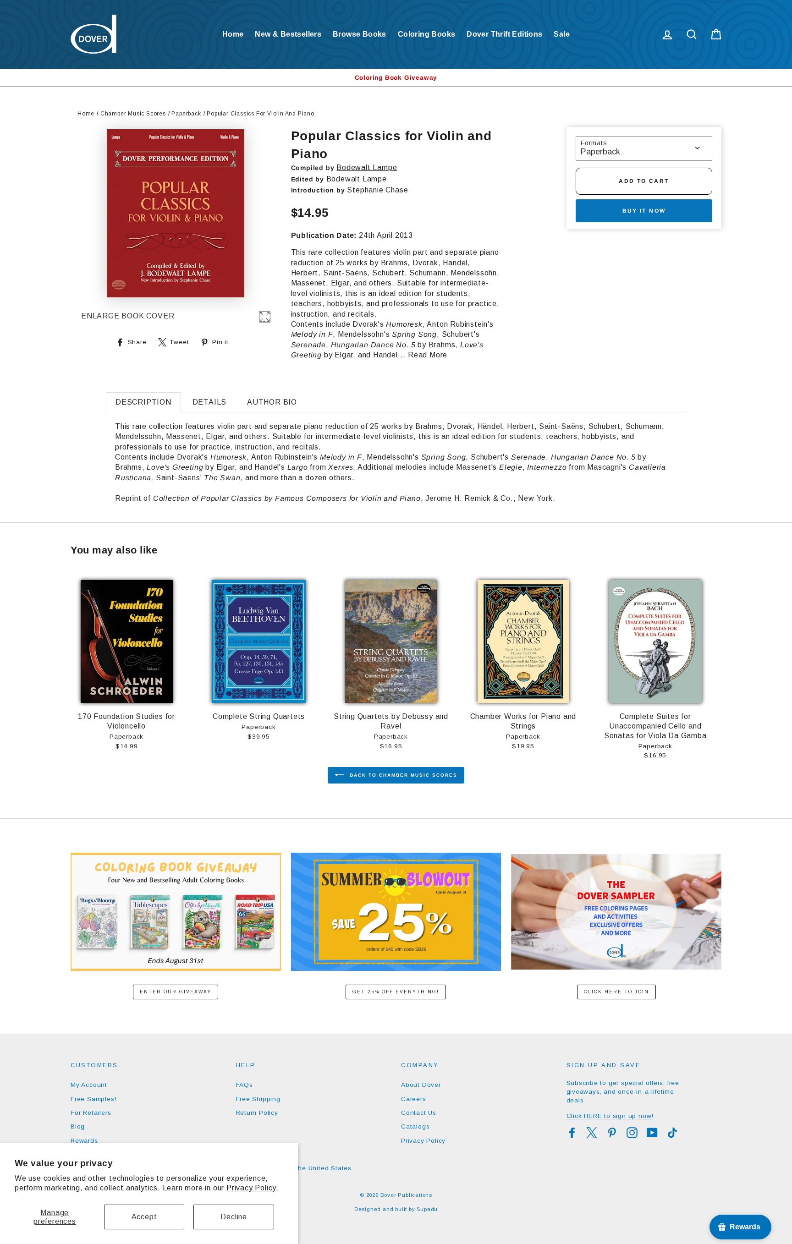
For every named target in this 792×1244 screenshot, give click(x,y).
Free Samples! (93, 1099)
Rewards (84, 1140)
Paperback (186, 113)
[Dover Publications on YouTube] (652, 1132)
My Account (89, 1084)
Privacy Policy (423, 1140)
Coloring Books (427, 34)
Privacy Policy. (252, 1188)
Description (143, 402)
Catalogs (415, 1126)
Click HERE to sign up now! (610, 1115)
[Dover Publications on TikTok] (672, 1132)
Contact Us (418, 1112)
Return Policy (257, 1112)
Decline (233, 1217)
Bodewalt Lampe (366, 167)
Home (233, 34)
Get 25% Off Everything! (395, 991)
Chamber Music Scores (133, 113)
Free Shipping (258, 1099)
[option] (396, 77)
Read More (427, 355)
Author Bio (272, 402)
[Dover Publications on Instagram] (632, 1132)
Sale (562, 34)
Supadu (427, 1209)
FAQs (244, 1084)
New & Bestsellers (288, 34)
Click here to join (616, 991)
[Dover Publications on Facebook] (572, 1132)
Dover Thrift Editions (504, 34)
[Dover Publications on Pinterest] (611, 1132)
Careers (413, 1099)
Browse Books (359, 34)
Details (209, 402)
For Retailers (91, 1112)
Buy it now (644, 211)
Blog (78, 1126)
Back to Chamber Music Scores (402, 775)
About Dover (421, 1084)
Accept (144, 1217)
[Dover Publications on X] (591, 1132)
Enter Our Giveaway (175, 991)
